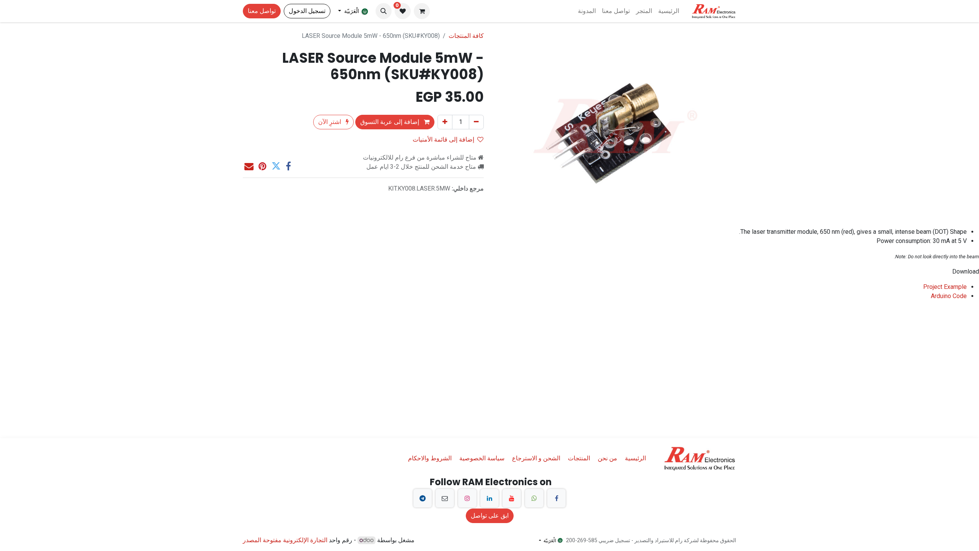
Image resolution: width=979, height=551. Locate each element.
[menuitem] (668, 11)
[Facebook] (556, 498)
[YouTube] (512, 498)
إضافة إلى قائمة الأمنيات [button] (443, 139)
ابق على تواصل (490, 515)
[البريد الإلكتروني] (249, 166)
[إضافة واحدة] (444, 122)
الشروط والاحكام (430, 458)
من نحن (607, 458)
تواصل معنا (262, 11)
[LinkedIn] (489, 498)
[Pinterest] (263, 166)
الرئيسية (635, 458)
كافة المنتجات (466, 35)
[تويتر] (276, 166)
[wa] (534, 498)
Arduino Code (949, 296)
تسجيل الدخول (307, 11)
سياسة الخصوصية (481, 458)
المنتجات (579, 458)
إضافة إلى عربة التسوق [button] (390, 121)
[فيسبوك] (288, 166)
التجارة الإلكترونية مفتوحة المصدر (285, 540)
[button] (384, 11)
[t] (422, 498)
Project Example (945, 286)
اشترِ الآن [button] (330, 121)
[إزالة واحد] (476, 122)
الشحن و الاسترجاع (536, 458)
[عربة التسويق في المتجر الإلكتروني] (422, 11)
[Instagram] (467, 498)
